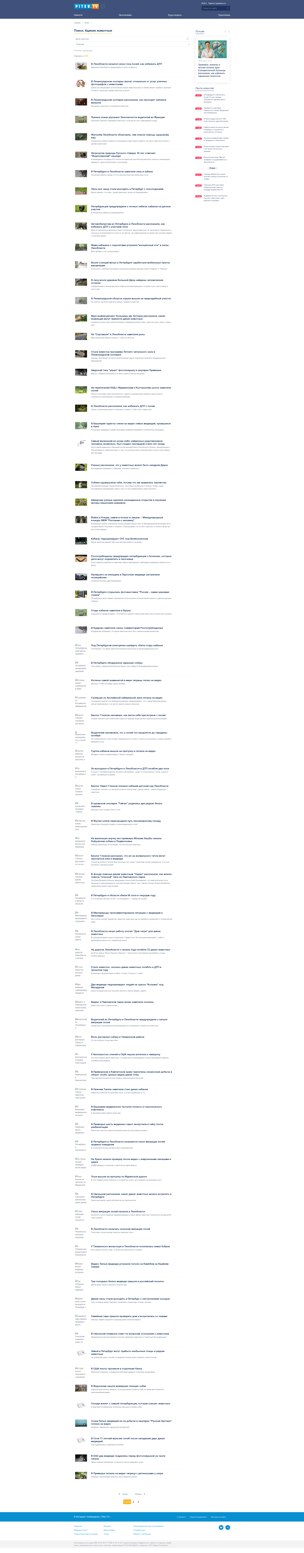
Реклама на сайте (218, 1517)
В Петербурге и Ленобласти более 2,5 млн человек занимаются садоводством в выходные (214, 98)
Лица (106, 1534)
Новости (78, 15)
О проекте (181, 1517)
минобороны (88, 51)
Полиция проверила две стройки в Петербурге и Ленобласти (216, 139)
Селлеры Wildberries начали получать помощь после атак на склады (216, 176)
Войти (204, 3)
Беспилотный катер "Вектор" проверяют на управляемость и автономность (215, 159)
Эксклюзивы (125, 15)
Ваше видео (109, 1530)
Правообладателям (198, 1517)
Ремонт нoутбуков (142, 1534)
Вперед (138, 1494)
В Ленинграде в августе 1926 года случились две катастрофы (216, 119)
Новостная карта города (85, 1534)
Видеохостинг (81, 1530)
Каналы (107, 1526)
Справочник (139, 1530)
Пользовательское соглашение (148, 1526)
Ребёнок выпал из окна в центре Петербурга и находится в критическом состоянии (216, 129)
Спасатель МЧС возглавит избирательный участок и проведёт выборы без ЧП (214, 187)
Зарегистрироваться (217, 3)
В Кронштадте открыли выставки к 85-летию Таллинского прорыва (216, 148)
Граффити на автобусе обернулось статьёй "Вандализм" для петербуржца (216, 110)
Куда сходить (175, 15)
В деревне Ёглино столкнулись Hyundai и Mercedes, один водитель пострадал (215, 197)
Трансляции (224, 15)
